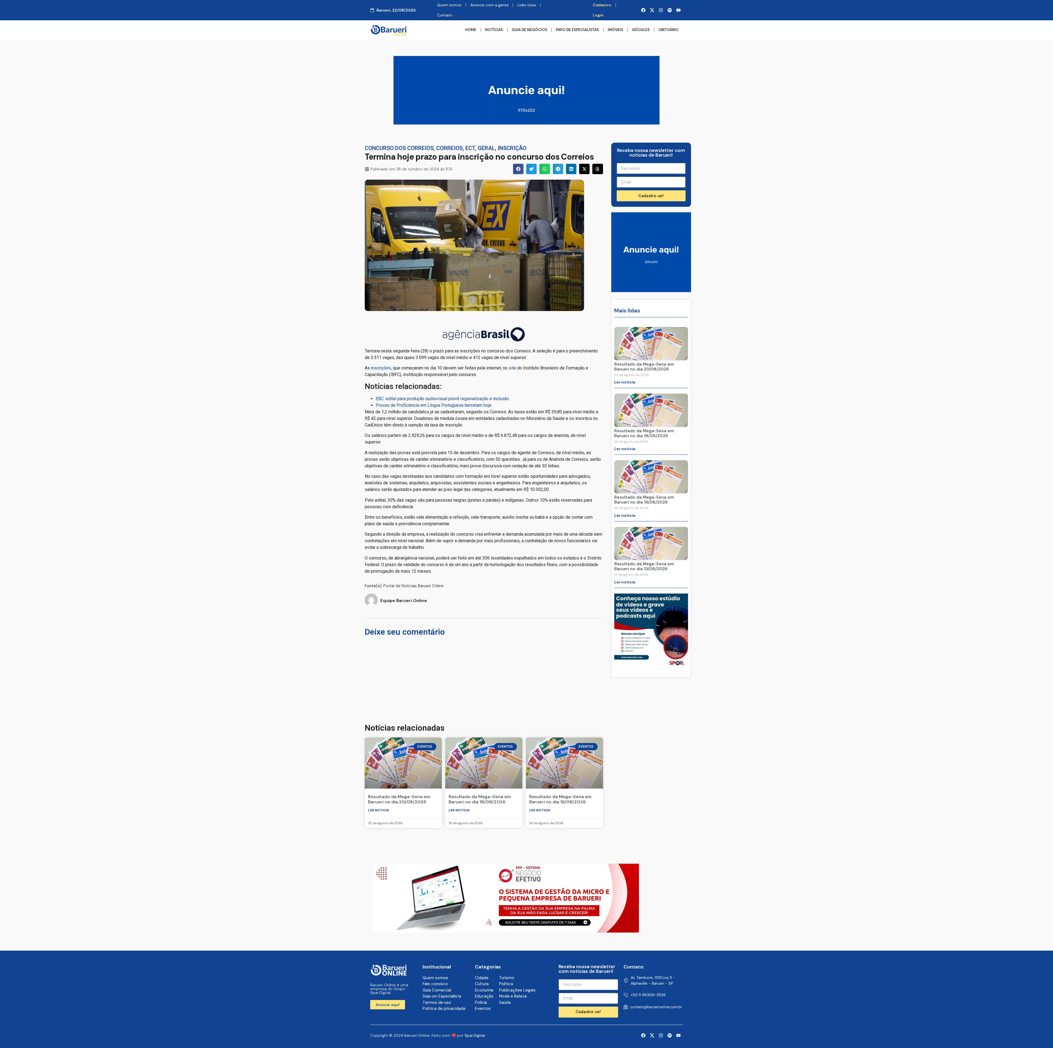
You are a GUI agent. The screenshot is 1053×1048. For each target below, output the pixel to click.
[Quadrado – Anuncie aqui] (651, 290)
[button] (518, 169)
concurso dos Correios (399, 148)
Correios (449, 148)
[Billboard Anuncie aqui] (526, 123)
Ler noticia (378, 810)
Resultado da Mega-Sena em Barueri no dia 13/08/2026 (644, 566)
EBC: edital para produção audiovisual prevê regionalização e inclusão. (443, 398)
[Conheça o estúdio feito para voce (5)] (506, 931)
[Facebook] (643, 10)
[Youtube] (678, 10)
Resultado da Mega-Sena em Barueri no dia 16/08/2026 (560, 799)
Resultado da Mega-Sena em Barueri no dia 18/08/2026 (480, 799)
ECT (470, 148)
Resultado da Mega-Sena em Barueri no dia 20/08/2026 (399, 799)
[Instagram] (660, 10)
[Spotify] (669, 10)
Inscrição (512, 148)
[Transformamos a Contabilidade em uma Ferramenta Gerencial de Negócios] (651, 665)
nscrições (381, 368)
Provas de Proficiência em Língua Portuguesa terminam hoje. (434, 405)
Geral (486, 148)
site (512, 368)
